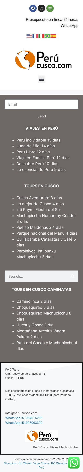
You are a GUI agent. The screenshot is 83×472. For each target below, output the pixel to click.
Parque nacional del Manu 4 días (46, 233)
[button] (41, 79)
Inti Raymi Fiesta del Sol (38, 209)
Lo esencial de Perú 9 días (41, 169)
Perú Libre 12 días (33, 152)
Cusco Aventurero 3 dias (39, 197)
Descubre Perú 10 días (37, 163)
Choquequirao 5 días (35, 307)
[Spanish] (53, 36)
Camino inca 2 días (34, 301)
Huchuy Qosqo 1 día (34, 325)
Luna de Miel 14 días (35, 146)
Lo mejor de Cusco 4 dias (40, 203)
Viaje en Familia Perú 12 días (43, 157)
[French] (36, 36)
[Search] (72, 276)
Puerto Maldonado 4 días (40, 227)
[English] (30, 36)
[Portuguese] (47, 36)
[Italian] (41, 36)
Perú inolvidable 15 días (38, 140)
